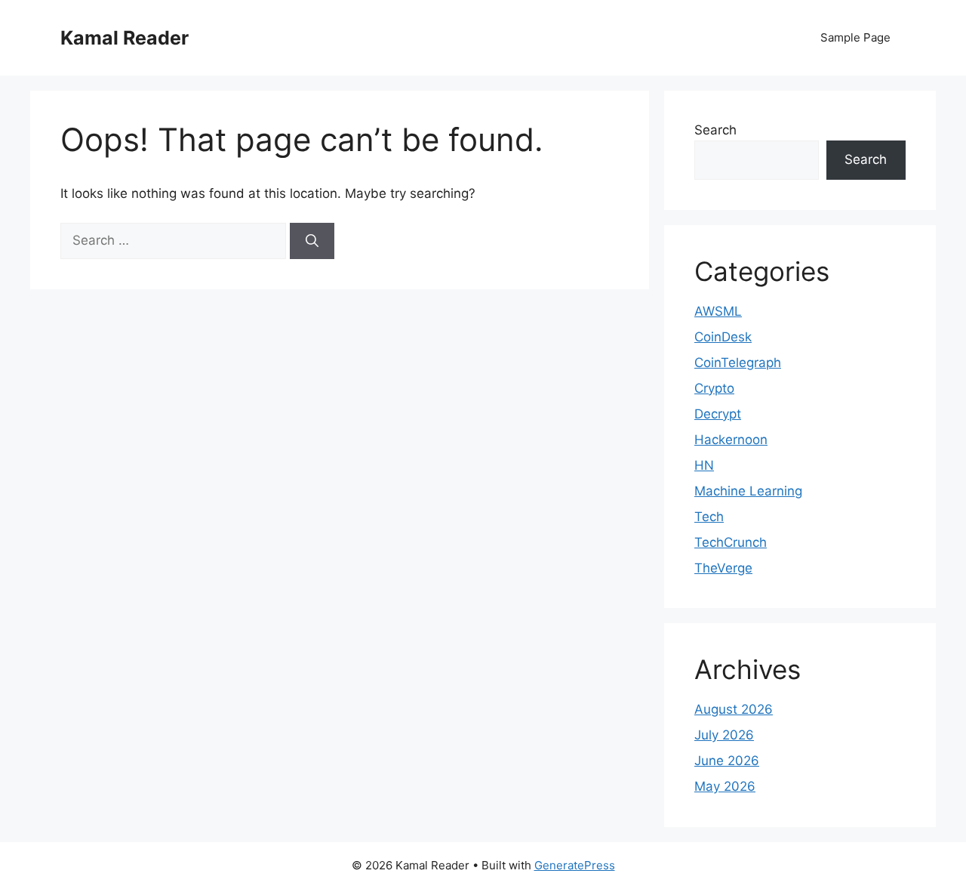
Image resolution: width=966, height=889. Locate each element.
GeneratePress (574, 865)
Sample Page (855, 37)
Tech (709, 516)
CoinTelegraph (737, 362)
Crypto (714, 388)
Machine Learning (748, 491)
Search (715, 129)
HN (704, 465)
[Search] (312, 241)
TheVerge (723, 568)
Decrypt (717, 413)
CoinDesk (723, 336)
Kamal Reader (124, 37)
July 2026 (724, 734)
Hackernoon (731, 439)
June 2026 (726, 760)
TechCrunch (730, 542)
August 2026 (733, 709)
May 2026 (724, 786)
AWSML (718, 311)
